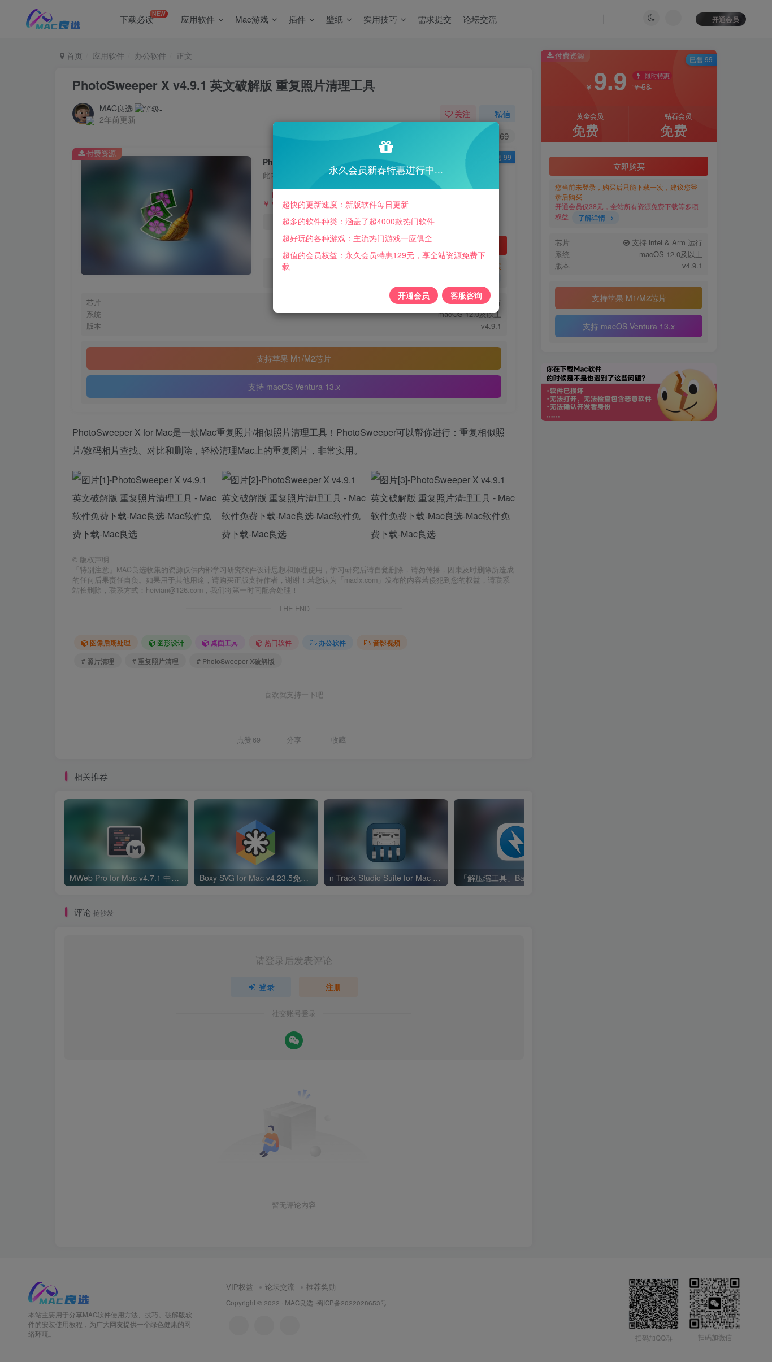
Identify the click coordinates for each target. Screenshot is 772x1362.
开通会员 (414, 295)
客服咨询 (466, 295)
